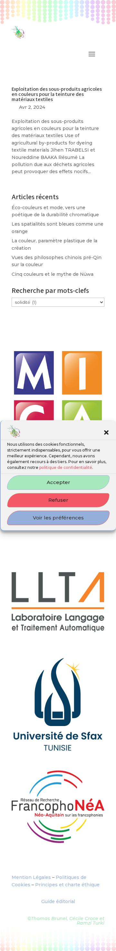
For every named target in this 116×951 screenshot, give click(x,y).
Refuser (58, 500)
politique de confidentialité (65, 467)
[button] (106, 432)
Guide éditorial (58, 901)
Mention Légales (31, 877)
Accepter (58, 482)
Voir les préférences (58, 518)
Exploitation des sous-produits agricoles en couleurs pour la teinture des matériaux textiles (57, 94)
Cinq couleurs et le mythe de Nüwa (52, 274)
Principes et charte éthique (67, 885)
